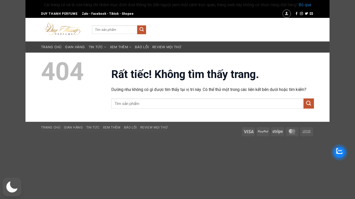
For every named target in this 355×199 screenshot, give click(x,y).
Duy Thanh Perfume (59, 14)
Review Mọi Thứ (166, 47)
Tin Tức (96, 47)
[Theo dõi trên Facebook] (296, 14)
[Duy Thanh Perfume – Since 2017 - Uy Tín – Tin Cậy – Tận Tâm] (62, 28)
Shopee (128, 14)
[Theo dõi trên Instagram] (301, 14)
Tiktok (114, 14)
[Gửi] (141, 29)
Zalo (85, 14)
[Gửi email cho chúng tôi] (311, 14)
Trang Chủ (51, 47)
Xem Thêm (119, 47)
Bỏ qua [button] (305, 4)
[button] (286, 14)
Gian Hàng (75, 47)
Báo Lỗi (142, 47)
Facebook (98, 14)
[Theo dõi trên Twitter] (306, 14)
